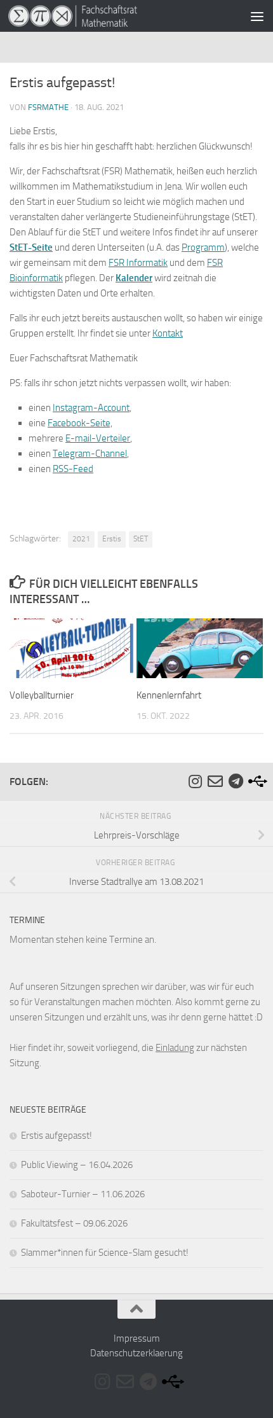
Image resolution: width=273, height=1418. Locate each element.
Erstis (111, 538)
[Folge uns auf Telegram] (235, 781)
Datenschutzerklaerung (136, 1353)
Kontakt (167, 333)
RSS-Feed (73, 469)
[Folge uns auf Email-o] (215, 781)
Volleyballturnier (42, 695)
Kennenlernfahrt (168, 695)
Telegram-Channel (90, 453)
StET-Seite (31, 247)
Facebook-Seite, (80, 423)
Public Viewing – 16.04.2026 (77, 1165)
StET (140, 538)
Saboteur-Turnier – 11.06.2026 (83, 1194)
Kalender (134, 278)
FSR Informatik (138, 262)
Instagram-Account (91, 408)
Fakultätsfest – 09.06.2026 (74, 1223)
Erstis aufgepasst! (56, 1135)
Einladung (175, 1047)
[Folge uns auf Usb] (255, 781)
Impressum (137, 1338)
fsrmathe (48, 107)
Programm (203, 247)
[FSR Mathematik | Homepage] (94, 16)
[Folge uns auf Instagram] (195, 781)
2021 (81, 538)
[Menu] (257, 16)
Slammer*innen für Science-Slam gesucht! (105, 1252)
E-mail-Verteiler (97, 438)
